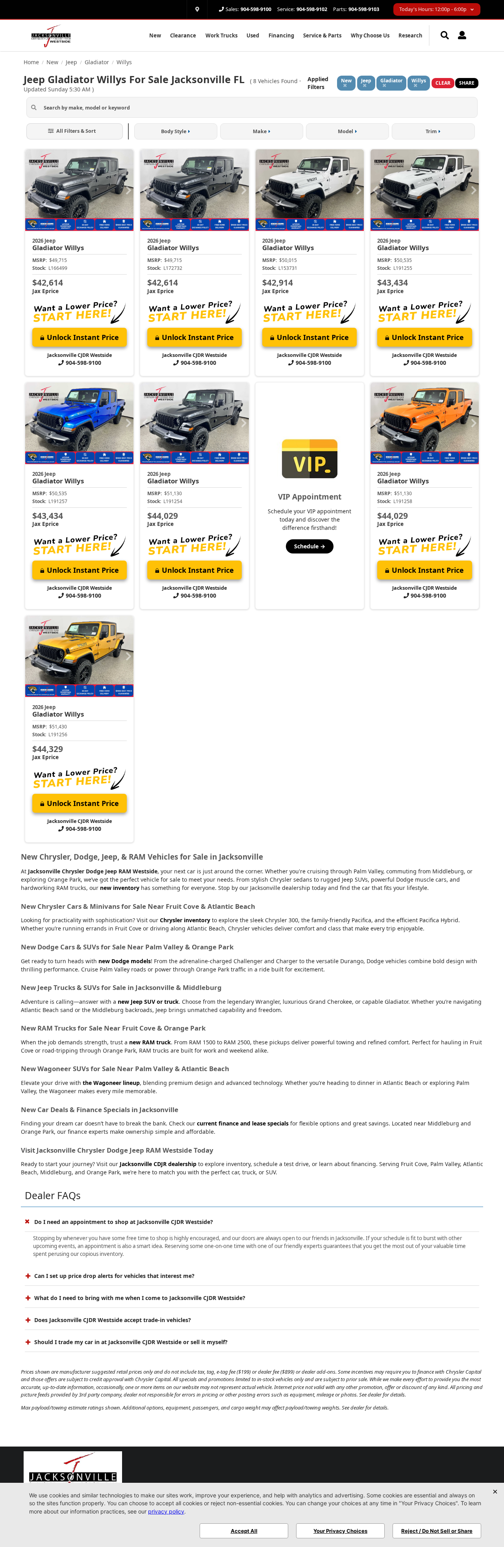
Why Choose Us (370, 35)
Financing (281, 35)
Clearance (183, 35)
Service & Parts (322, 35)
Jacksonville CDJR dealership (158, 1164)
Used (252, 35)
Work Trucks (221, 35)
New (155, 35)
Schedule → (309, 546)
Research (410, 35)
